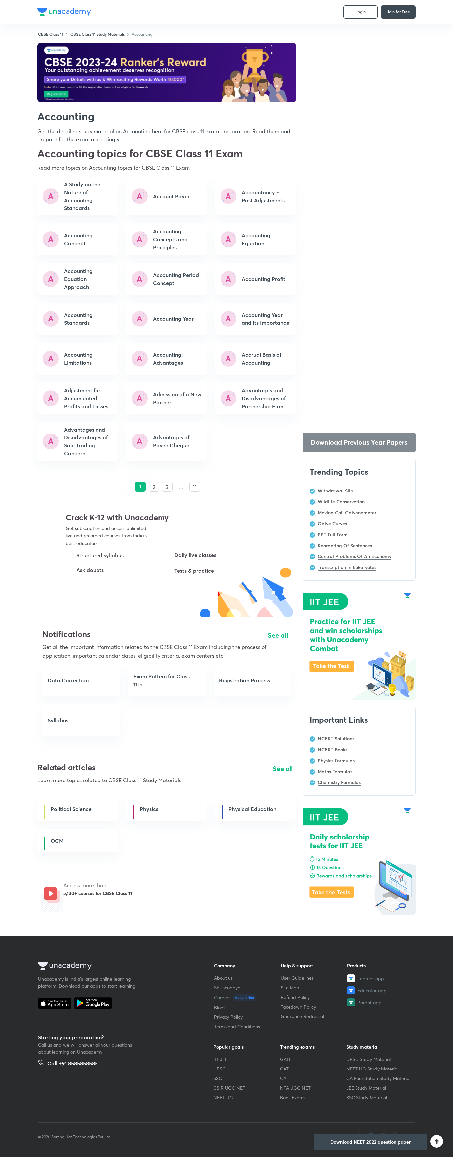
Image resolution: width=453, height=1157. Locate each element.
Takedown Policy (298, 1007)
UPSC (219, 1069)
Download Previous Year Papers (359, 442)
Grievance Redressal (302, 1016)
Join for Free (398, 11)
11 (195, 486)
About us (223, 978)
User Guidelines (297, 978)
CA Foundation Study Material (378, 1078)
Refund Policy (295, 997)
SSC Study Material (366, 1097)
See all (278, 635)
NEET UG (223, 1097)
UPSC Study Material (368, 1059)
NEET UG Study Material (372, 1069)
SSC (217, 1078)
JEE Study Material (366, 1088)
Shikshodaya (227, 987)
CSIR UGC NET (229, 1088)
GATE (285, 1059)
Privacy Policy (228, 1017)
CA (283, 1078)
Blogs (219, 1007)
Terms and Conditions (237, 1026)
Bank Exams (292, 1097)
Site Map (290, 987)
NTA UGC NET (295, 1088)
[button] (95, 593)
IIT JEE (220, 1059)
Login (361, 11)
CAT (284, 1069)
